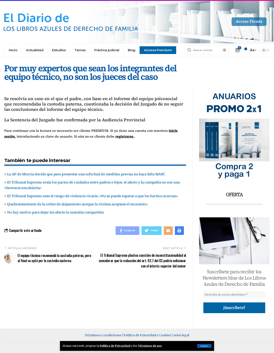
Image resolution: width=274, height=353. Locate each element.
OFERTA (234, 194)
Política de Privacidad (115, 345)
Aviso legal (181, 335)
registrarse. (124, 136)
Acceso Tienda (249, 21)
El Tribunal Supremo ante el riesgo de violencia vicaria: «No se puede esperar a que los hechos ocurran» (92, 195)
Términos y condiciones (103, 335)
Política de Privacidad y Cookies (147, 335)
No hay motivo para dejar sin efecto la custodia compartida (55, 212)
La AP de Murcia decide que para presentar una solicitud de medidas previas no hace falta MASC (86, 174)
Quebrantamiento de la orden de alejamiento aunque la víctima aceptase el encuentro (77, 204)
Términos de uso (150, 345)
